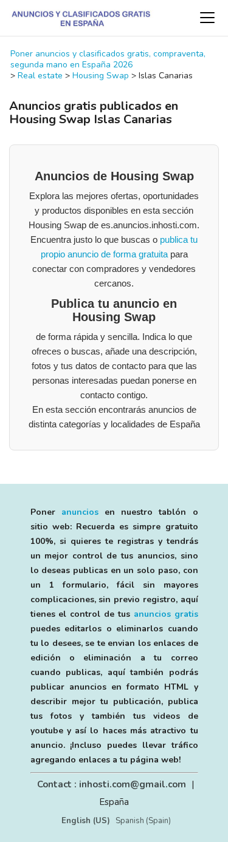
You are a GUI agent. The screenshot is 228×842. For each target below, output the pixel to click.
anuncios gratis (166, 614)
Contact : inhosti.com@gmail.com (111, 784)
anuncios (79, 512)
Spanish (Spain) (143, 820)
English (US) (85, 820)
